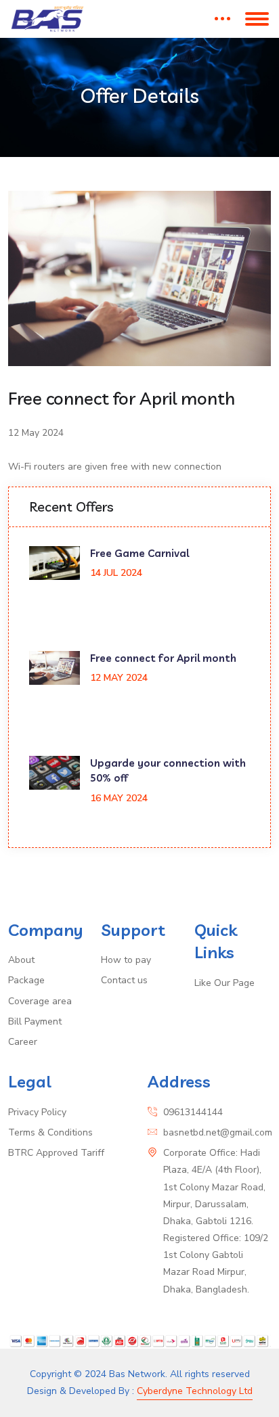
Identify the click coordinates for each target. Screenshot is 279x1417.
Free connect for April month (163, 658)
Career (22, 1041)
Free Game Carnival (139, 553)
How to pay (126, 959)
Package (26, 980)
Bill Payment (35, 1021)
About (21, 959)
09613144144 (193, 1112)
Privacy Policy (37, 1112)
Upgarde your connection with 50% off (168, 771)
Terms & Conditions (50, 1132)
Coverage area (40, 1001)
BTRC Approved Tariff (56, 1152)
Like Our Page (224, 982)
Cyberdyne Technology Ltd (195, 1391)
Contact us (124, 980)
